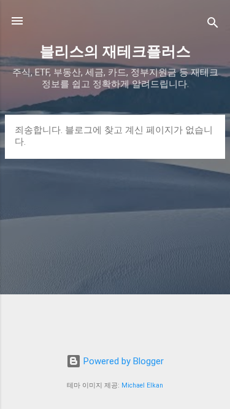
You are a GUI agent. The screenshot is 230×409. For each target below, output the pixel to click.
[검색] (212, 25)
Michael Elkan (142, 385)
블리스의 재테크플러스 (115, 51)
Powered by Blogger (122, 361)
